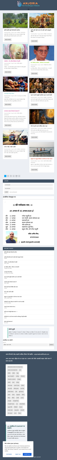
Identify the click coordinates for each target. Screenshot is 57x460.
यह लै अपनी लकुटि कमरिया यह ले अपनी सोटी (41, 95)
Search (4, 342)
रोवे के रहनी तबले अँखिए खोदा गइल (39, 126)
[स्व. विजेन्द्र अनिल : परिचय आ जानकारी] (41, 53)
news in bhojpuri (12, 370)
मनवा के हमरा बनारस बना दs (9, 306)
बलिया (23, 394)
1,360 (16, 177)
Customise (9, 454)
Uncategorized (20, 95)
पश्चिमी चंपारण (10, 391)
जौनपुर (17, 382)
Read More (8, 39)
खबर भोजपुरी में (11, 376)
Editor (9, 32)
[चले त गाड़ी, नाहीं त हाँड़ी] (15, 137)
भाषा (7, 303)
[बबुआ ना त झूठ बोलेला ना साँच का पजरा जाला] (41, 149)
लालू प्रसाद (17, 410)
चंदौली (9, 382)
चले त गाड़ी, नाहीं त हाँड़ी (10, 147)
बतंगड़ (13, 394)
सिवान (19, 413)
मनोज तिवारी (22, 404)
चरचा (5, 303)
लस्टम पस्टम (10, 410)
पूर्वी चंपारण (21, 391)
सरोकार (50, 64)
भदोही (17, 398)
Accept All (27, 454)
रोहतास (20, 407)
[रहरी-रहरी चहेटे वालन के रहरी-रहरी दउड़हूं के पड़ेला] (41, 20)
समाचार (5, 318)
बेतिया (13, 398)
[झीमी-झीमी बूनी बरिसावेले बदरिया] (15, 20)
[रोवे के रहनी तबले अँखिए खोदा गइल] (41, 116)
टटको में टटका (16, 385)
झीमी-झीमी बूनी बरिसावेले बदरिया (12, 30)
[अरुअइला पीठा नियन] (15, 84)
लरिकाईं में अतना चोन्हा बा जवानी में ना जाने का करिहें (14, 301)
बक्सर (9, 394)
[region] (18, 449)
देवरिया (22, 385)
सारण (15, 413)
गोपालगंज (23, 376)
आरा (20, 370)
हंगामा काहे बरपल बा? (8, 321)
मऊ (17, 404)
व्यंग (46, 334)
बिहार (9, 398)
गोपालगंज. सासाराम (11, 379)
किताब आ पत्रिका (30, 332)
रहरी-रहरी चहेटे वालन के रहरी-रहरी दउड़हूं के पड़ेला (41, 30)
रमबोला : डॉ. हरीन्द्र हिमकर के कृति (12, 61)
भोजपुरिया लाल (46, 64)
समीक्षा (10, 335)
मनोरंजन (5, 308)
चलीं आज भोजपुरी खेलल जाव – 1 (10, 311)
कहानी (45, 161)
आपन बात (17, 334)
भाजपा (22, 398)
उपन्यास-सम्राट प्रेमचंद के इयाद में (11, 111)
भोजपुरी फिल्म (15, 401)
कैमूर (17, 373)
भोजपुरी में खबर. (11, 404)
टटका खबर (10, 385)
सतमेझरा (18, 32)
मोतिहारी (15, 407)
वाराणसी (22, 410)
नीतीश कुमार (16, 388)
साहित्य (21, 63)
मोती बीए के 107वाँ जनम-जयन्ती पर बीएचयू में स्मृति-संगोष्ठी (15, 316)
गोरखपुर (19, 379)
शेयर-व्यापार (6, 323)
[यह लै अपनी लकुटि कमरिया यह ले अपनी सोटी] (41, 85)
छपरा (13, 382)
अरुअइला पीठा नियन (9, 93)
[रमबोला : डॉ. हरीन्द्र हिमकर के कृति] (15, 51)
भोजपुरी (9, 401)
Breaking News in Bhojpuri (15, 367)
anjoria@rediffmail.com (41, 354)
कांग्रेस (13, 373)
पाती (16, 391)
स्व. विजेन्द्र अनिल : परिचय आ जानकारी (40, 62)
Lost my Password (13, 192)
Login (6, 192)
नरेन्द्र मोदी (10, 388)
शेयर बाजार (10, 413)
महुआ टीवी (10, 407)
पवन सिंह (22, 388)
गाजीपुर (17, 376)
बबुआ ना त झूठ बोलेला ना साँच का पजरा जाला (41, 159)
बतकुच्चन (18, 394)
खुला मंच (35, 334)
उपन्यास (21, 334)
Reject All (18, 454)
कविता (18, 63)
